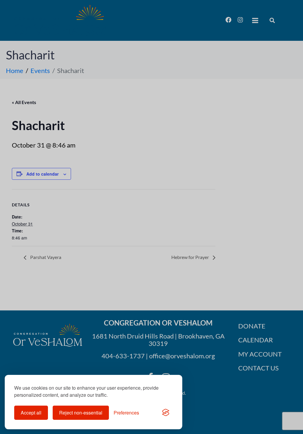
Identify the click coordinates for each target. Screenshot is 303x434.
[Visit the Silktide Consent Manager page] (166, 413)
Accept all (31, 412)
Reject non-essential (80, 412)
